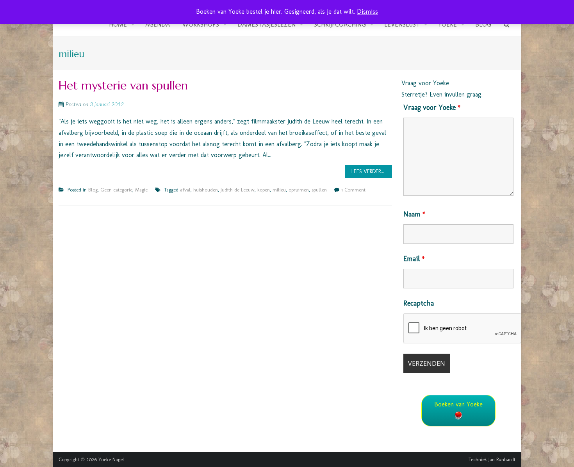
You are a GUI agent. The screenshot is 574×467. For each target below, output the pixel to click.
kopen (263, 190)
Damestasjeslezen (266, 24)
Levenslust (402, 24)
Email (413, 258)
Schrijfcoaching (340, 24)
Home (118, 24)
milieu (279, 190)
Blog (483, 24)
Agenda (157, 24)
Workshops (200, 24)
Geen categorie (116, 190)
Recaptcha (418, 303)
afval (185, 190)
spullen (319, 190)
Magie (141, 190)
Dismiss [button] (367, 11)
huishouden (205, 190)
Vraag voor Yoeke (431, 107)
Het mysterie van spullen (123, 85)
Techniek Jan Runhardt (492, 459)
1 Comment (353, 190)
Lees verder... (367, 171)
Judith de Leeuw (238, 190)
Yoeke (447, 24)
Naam (414, 214)
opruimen (299, 190)
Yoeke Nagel (111, 459)
